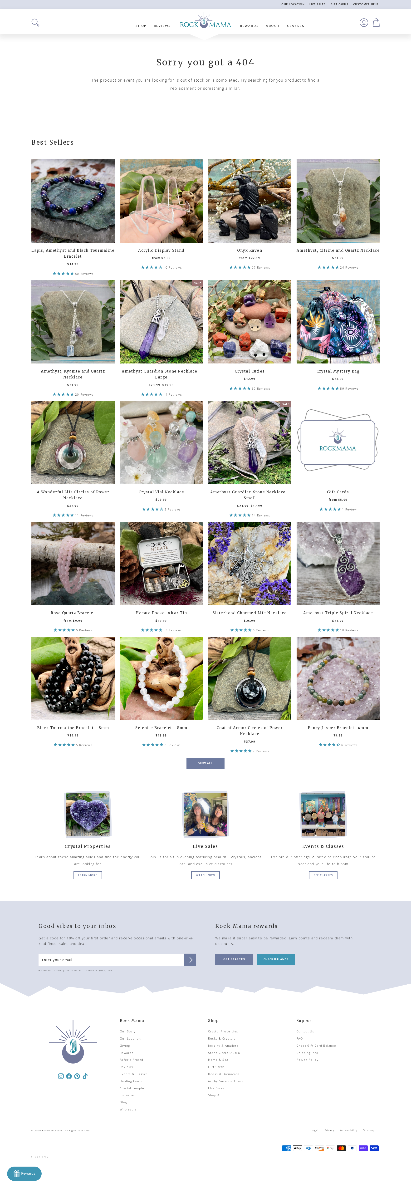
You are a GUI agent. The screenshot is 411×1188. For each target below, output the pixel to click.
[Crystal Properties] (87, 814)
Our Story (128, 1031)
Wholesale (128, 1109)
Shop (141, 26)
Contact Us (305, 1031)
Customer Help (365, 4)
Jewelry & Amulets (223, 1046)
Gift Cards (339, 4)
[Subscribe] (190, 960)
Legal (314, 1130)
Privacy (329, 1130)
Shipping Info (307, 1053)
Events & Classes (134, 1074)
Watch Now (205, 875)
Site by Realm (40, 1156)
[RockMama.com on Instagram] (61, 1076)
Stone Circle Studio (224, 1053)
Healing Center (132, 1081)
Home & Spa (218, 1060)
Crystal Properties (223, 1031)
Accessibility (348, 1130)
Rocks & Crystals (222, 1038)
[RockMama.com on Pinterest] (77, 1076)
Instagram (128, 1095)
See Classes (323, 875)
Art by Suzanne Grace (226, 1081)
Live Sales (317, 4)
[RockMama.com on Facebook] (69, 1076)
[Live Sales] (205, 814)
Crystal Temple (132, 1088)
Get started (234, 959)
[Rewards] (24, 1174)
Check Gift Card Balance (316, 1046)
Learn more (87, 875)
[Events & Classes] (323, 814)
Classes (295, 26)
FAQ (300, 1038)
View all (205, 763)
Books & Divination (224, 1074)
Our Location (292, 4)
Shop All (215, 1095)
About (273, 26)
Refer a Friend (131, 1060)
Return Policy (308, 1060)
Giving (125, 1046)
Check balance (276, 959)
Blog (123, 1102)
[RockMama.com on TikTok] (85, 1076)
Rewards (249, 26)
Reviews (162, 26)
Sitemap (369, 1130)
